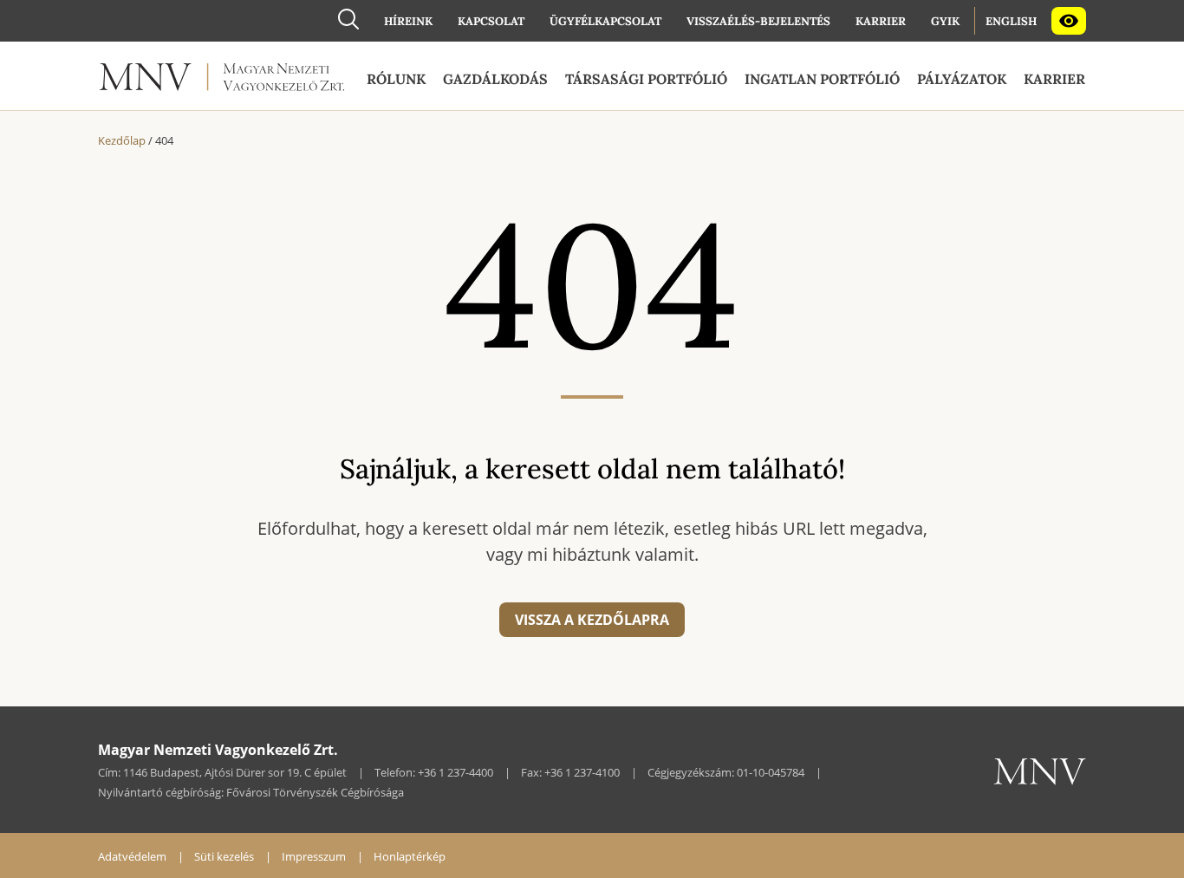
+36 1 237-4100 (582, 772)
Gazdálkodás (495, 79)
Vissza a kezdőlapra (592, 619)
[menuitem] (408, 21)
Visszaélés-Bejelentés (758, 21)
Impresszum (314, 856)
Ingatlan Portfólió (822, 79)
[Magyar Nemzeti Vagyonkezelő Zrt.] (222, 80)
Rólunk (396, 79)
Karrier (880, 21)
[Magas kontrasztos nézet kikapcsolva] (1068, 21)
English (1011, 21)
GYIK (945, 21)
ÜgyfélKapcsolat (605, 21)
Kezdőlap (122, 140)
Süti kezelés (224, 856)
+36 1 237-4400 (455, 772)
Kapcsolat (491, 21)
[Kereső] (348, 17)
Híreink (408, 21)
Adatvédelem (132, 856)
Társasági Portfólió (646, 79)
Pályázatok (961, 79)
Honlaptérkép (410, 856)
